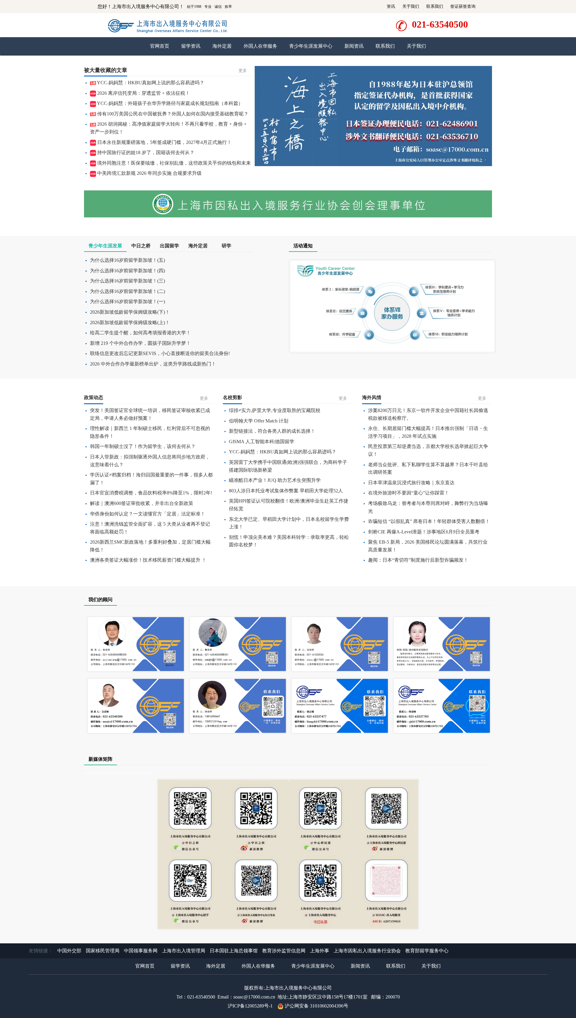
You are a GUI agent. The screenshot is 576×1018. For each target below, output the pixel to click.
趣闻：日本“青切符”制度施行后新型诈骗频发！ (418, 560)
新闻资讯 (354, 46)
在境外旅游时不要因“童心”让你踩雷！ (408, 492)
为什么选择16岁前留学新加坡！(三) (127, 280)
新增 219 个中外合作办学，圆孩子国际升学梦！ (140, 343)
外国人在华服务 (260, 46)
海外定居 (222, 46)
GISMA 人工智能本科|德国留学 (261, 441)
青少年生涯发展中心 (310, 46)
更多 (242, 70)
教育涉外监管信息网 (283, 950)
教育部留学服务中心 (426, 950)
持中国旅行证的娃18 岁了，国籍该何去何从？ (145, 152)
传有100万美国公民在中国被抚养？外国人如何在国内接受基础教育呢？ (172, 113)
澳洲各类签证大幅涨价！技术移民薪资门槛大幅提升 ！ (148, 560)
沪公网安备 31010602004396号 (316, 1005)
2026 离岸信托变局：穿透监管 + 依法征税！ (143, 93)
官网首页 (159, 46)
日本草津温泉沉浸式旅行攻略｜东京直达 (411, 482)
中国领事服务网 (141, 950)
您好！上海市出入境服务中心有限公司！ (141, 6)
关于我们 (410, 6)
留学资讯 (190, 46)
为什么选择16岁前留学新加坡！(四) (127, 270)
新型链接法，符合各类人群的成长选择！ (272, 431)
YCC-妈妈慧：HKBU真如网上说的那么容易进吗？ (150, 82)
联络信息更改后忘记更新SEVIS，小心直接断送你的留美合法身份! (160, 353)
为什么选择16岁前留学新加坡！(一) (127, 301)
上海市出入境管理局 (183, 950)
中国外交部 (69, 950)
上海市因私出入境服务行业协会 (367, 950)
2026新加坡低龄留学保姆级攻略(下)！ (130, 312)
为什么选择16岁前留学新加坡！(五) (127, 260)
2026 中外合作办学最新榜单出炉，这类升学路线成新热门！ (153, 363)
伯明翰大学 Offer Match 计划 (258, 420)
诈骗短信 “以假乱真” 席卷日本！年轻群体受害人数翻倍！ (429, 521)
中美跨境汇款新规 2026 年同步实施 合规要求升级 (149, 173)
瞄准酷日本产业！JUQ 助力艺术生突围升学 (275, 480)
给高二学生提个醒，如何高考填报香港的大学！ (140, 332)
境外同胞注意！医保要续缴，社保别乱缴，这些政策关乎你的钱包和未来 (173, 163)
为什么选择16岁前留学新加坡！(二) (127, 291)
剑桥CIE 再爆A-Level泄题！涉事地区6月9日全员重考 (423, 531)
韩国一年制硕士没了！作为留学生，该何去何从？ (143, 446)
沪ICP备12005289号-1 (250, 1005)
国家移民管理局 (102, 950)
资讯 (391, 6)
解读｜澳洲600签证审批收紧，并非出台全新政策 (141, 503)
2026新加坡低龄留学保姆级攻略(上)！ (130, 322)
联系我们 (434, 6)
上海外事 (319, 950)
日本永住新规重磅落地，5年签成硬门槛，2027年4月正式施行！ (164, 142)
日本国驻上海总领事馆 (234, 950)
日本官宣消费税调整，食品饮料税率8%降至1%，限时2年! (151, 492)
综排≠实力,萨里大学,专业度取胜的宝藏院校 (274, 410)
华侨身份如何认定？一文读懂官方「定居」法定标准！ (147, 513)
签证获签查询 (463, 6)
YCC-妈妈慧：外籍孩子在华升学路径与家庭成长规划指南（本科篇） (169, 103)
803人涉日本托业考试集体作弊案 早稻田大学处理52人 (286, 490)
